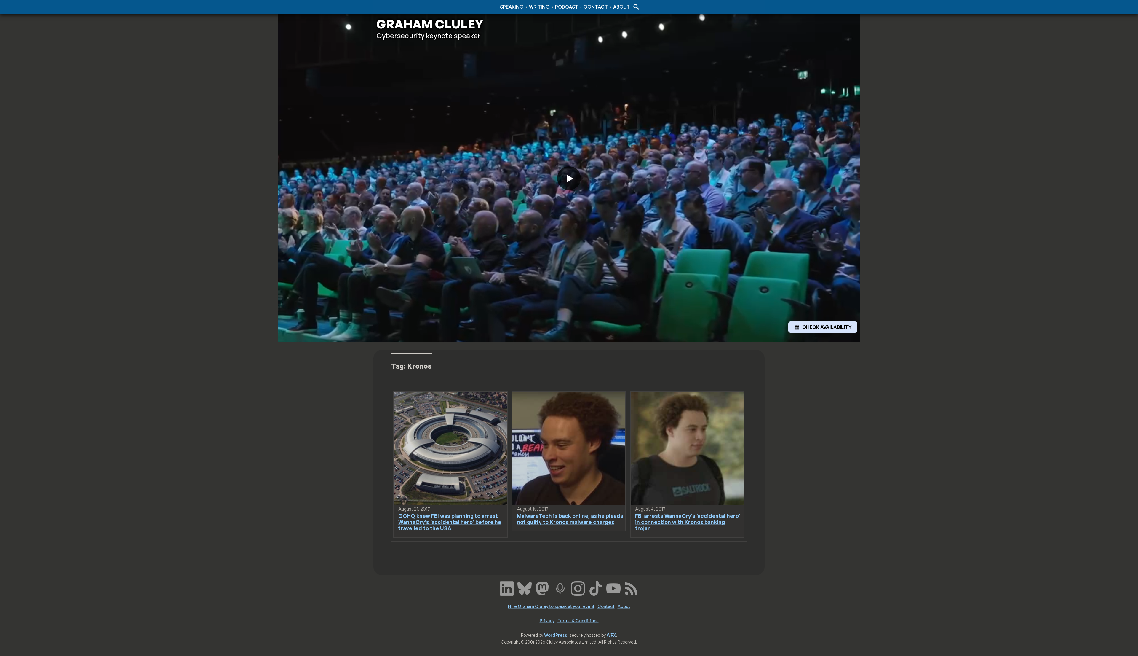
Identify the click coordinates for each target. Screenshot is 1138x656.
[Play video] (569, 178)
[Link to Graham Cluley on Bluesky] (524, 587)
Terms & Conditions (578, 620)
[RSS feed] (631, 587)
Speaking (512, 7)
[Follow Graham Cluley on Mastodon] (542, 587)
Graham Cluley (400, 7)
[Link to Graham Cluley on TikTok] (596, 587)
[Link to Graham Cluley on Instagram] (578, 587)
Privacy (547, 620)
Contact (596, 7)
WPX (611, 635)
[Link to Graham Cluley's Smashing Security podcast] (560, 587)
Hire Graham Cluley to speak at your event (551, 606)
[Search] (635, 7)
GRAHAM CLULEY (429, 24)
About (621, 7)
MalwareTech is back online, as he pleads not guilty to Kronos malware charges (570, 518)
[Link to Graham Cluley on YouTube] (613, 587)
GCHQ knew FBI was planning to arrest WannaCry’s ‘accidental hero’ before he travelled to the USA (449, 521)
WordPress (555, 635)
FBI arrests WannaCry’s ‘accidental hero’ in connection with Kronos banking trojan (687, 521)
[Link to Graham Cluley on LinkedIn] (507, 587)
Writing (539, 7)
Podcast (566, 7)
